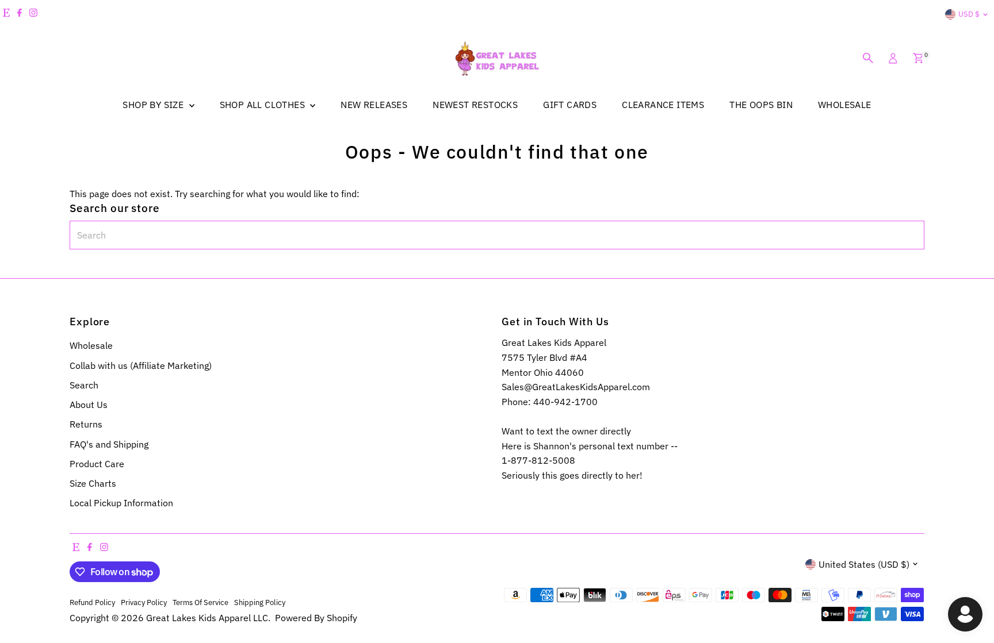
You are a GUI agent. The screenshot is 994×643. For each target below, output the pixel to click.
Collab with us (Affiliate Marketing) (141, 365)
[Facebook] (19, 14)
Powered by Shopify (316, 617)
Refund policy (92, 602)
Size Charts (93, 483)
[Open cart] (918, 58)
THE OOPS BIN (761, 104)
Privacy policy (144, 602)
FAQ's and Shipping (109, 444)
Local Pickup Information (121, 503)
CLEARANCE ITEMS (663, 104)
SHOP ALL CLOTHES (264, 104)
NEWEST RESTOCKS (475, 104)
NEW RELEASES (374, 104)
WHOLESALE (844, 104)
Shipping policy (259, 602)
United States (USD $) (864, 564)
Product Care (97, 463)
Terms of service (200, 602)
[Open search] (868, 58)
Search (84, 385)
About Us (89, 404)
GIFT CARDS (570, 104)
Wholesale (91, 345)
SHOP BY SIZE (154, 104)
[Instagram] (33, 14)
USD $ (969, 14)
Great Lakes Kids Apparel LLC (207, 617)
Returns (86, 424)
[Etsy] (6, 14)
